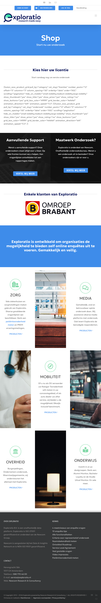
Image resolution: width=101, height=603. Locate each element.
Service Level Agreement (64, 548)
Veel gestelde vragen (62, 551)
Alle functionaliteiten (62, 534)
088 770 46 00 (20, 574)
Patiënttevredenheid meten (65, 558)
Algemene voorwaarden (42, 598)
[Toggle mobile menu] (96, 15)
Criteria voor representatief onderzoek (70, 538)
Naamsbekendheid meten (64, 541)
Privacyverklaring (58, 598)
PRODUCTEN (15, 334)
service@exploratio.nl (21, 577)
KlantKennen (25, 598)
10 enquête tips (59, 531)
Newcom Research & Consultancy (25, 580)
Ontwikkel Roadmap (62, 544)
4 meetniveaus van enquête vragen (68, 528)
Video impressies (60, 554)
